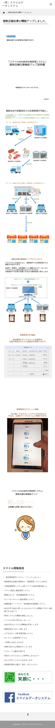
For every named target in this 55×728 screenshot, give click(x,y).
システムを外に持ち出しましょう (17, 620)
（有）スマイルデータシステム (32, 724)
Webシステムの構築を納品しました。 (19, 616)
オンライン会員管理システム (15, 638)
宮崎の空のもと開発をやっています (18, 647)
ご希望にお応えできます (14, 642)
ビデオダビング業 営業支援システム (18, 633)
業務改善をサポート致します (15, 629)
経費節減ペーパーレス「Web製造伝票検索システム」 (25, 604)
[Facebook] (27, 714)
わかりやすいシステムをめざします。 (19, 660)
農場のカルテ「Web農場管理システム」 (20, 595)
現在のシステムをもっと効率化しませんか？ (21, 656)
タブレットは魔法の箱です (14, 651)
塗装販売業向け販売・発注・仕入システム (21, 664)
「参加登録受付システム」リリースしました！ (22, 577)
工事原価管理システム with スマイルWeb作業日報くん (25, 586)
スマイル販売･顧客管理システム (17, 590)
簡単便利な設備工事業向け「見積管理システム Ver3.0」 (26, 582)
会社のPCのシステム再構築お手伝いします (21, 624)
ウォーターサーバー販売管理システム (19, 599)
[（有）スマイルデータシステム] (13, 4)
